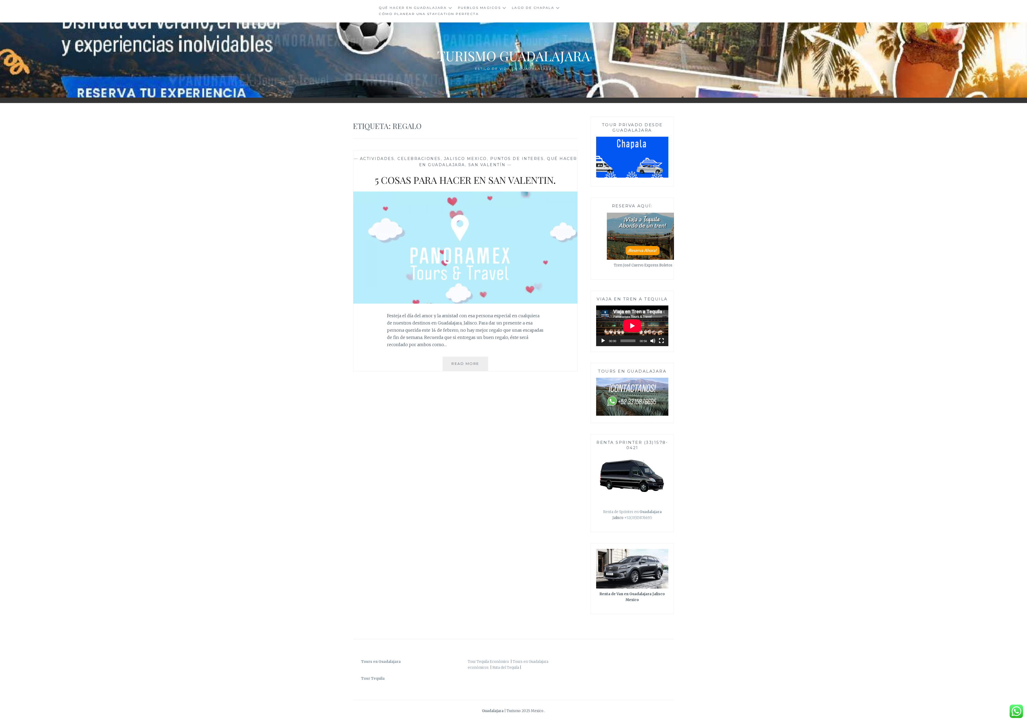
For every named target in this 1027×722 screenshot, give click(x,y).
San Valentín (487, 164)
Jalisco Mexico (465, 158)
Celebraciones (419, 158)
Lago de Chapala (533, 8)
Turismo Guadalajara (513, 56)
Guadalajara (493, 711)
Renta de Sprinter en (632, 512)
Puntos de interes (517, 158)
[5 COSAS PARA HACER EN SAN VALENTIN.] (465, 302)
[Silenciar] (653, 340)
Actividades (377, 158)
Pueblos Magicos (479, 8)
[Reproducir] (603, 340)
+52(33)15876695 (638, 517)
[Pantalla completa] (661, 340)
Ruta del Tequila (505, 667)
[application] (632, 325)
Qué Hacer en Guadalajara (413, 8)
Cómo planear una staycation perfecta (429, 14)
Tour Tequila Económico (488, 661)
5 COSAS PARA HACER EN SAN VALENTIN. (465, 179)
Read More (469, 366)
